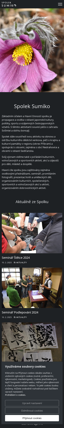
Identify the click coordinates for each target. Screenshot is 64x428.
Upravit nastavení (32, 403)
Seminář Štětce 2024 (16, 258)
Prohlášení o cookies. (15, 394)
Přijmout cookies (32, 418)
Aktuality (21, 262)
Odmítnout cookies (32, 410)
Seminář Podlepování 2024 (20, 312)
